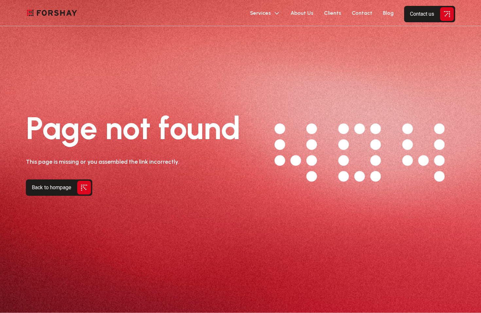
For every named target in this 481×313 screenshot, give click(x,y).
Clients (332, 13)
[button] (265, 13)
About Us (302, 13)
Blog (388, 13)
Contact (362, 13)
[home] (52, 13)
